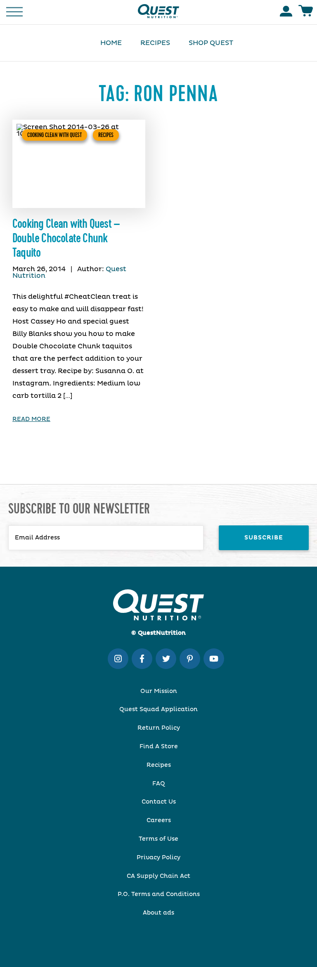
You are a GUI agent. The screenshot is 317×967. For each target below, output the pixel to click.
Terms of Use (158, 839)
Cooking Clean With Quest (54, 135)
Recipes (155, 43)
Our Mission (158, 691)
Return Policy (158, 728)
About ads (158, 913)
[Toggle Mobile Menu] (14, 11)
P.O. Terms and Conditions (159, 894)
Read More (31, 419)
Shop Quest (211, 43)
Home (111, 43)
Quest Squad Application (158, 709)
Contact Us (159, 802)
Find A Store (159, 746)
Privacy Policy (158, 858)
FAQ (158, 784)
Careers (159, 820)
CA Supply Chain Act (158, 876)
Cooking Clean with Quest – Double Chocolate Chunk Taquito (66, 239)
